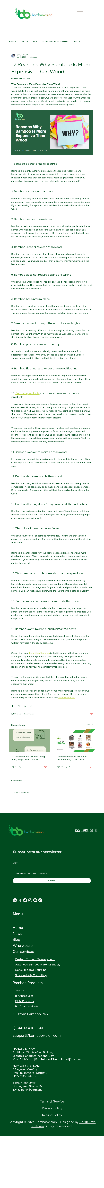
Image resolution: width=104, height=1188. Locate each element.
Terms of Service (52, 1101)
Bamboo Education (29, 41)
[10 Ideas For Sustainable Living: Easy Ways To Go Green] (29, 740)
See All (90, 724)
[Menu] (80, 13)
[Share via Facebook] (12, 706)
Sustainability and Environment (55, 41)
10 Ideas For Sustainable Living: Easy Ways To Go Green (28, 758)
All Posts (12, 41)
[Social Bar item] (20, 900)
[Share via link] (31, 706)
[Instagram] (30, 900)
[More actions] (91, 55)
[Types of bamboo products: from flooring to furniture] (74, 740)
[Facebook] (25, 900)
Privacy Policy (52, 1108)
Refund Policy (52, 1115)
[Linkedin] (15, 900)
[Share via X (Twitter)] (19, 706)
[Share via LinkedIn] (25, 706)
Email (15, 863)
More (75, 41)
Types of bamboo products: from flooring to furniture (72, 758)
